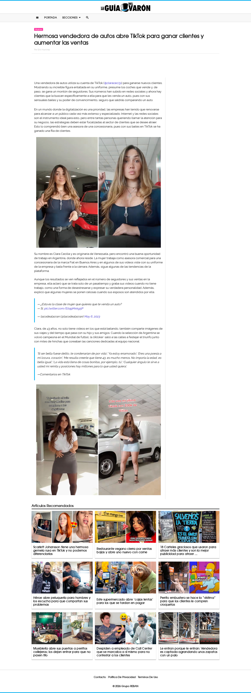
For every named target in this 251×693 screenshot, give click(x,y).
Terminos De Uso (148, 677)
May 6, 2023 (92, 316)
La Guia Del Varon (125, 7)
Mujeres (38, 29)
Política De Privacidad (122, 677)
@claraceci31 (112, 83)
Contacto (100, 677)
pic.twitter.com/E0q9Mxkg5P (63, 308)
